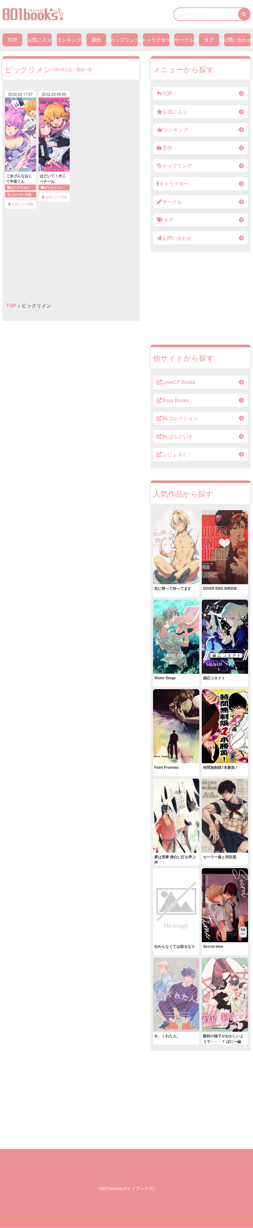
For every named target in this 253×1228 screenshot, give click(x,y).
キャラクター (156, 39)
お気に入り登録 (22, 204)
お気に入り (39, 39)
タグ (209, 39)
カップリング (124, 39)
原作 (96, 39)
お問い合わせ (237, 39)
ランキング (69, 39)
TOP (12, 39)
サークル (184, 39)
